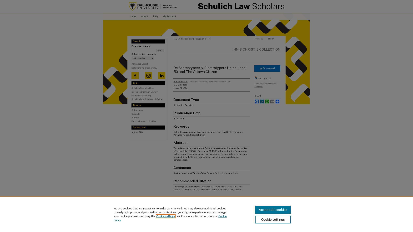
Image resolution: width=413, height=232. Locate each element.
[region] (206, 214)
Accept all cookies (273, 210)
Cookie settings (165, 216)
